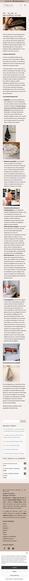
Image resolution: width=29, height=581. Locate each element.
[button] (27, 553)
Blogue (4, 532)
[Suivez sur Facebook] (4, 548)
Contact (5, 534)
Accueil (4, 523)
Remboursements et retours (10, 540)
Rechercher (22, 421)
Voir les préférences (14, 575)
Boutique (5, 530)
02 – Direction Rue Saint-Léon (11, 449)
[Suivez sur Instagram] (9, 548)
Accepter (14, 567)
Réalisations (6, 528)
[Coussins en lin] (11, 296)
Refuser (14, 571)
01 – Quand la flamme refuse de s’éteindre (14, 453)
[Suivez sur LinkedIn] (13, 548)
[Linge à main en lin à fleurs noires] (11, 158)
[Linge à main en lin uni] (11, 381)
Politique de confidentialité (18, 578)
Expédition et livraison (8, 538)
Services (5, 526)
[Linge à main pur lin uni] (9, 141)
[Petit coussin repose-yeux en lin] (11, 359)
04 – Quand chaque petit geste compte (13, 441)
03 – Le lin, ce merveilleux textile (11, 445)
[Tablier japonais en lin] (11, 205)
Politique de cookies (9, 578)
